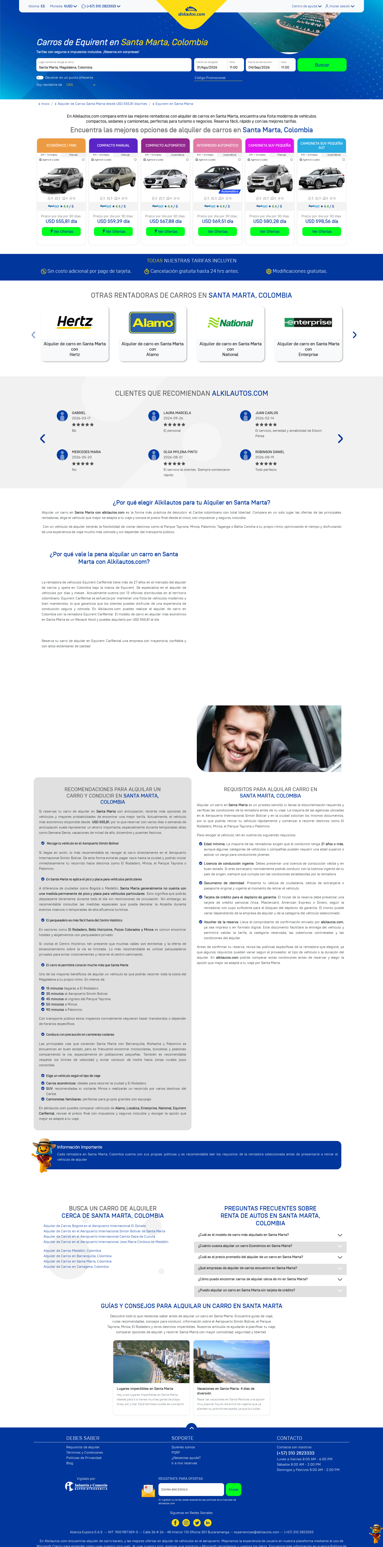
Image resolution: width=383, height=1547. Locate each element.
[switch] (39, 77)
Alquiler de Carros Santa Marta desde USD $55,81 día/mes (102, 104)
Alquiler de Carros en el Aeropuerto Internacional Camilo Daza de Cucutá (99, 1237)
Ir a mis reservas (184, 1463)
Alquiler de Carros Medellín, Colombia (72, 1251)
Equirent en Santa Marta (173, 104)
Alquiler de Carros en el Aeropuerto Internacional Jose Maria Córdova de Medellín (105, 1242)
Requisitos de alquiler (83, 1447)
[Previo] (42, 438)
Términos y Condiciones (84, 1453)
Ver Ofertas (63, 231)
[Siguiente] (340, 438)
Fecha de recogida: (207, 62)
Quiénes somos (183, 1447)
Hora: (232, 62)
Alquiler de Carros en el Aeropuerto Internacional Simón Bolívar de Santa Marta (104, 1231)
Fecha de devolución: (260, 62)
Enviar (233, 1490)
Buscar (322, 65)
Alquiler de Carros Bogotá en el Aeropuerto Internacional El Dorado (94, 1226)
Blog (69, 1463)
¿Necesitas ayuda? (186, 1458)
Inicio (44, 104)
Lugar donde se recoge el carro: (56, 62)
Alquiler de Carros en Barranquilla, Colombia (77, 1256)
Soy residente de (49, 85)
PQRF (176, 1453)
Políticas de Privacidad (84, 1458)
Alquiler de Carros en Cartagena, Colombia (76, 1267)
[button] (37, 6)
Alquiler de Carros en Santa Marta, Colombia (77, 1261)
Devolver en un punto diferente (69, 78)
